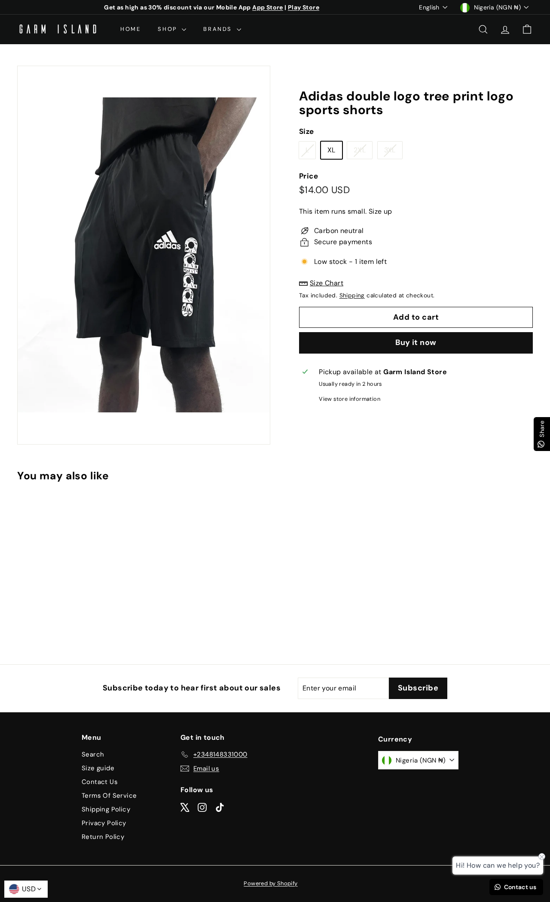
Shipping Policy (106, 809)
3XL (393, 152)
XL (331, 150)
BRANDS (218, 29)
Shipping (352, 296)
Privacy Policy (104, 823)
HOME (130, 29)
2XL (363, 152)
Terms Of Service (109, 795)
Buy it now (416, 343)
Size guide (98, 768)
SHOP (169, 29)
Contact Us (100, 782)
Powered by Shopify (270, 883)
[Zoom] (144, 255)
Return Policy (103, 836)
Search (93, 754)
